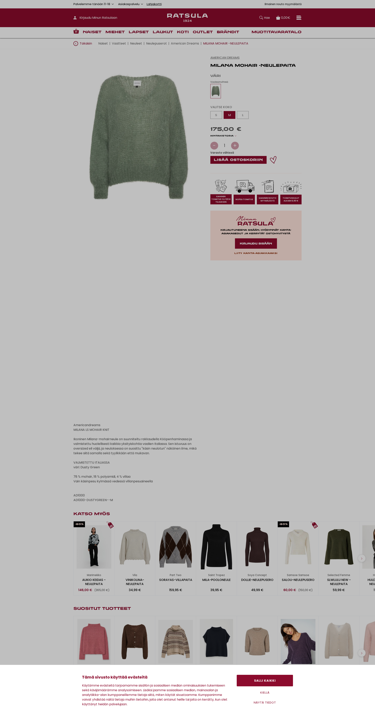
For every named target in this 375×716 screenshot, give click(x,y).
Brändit (228, 32)
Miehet (115, 32)
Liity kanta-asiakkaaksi (255, 253)
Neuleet (136, 43)
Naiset (92, 32)
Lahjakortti (154, 4)
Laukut (163, 32)
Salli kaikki (265, 681)
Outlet (203, 32)
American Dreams (185, 43)
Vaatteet (119, 43)
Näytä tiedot (265, 702)
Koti (183, 32)
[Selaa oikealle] (362, 558)
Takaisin (86, 43)
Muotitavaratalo (277, 32)
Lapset (139, 32)
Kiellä (265, 692)
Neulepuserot (156, 43)
